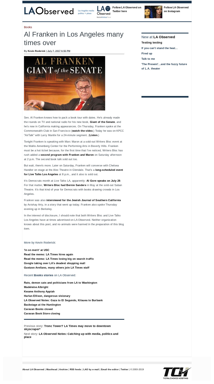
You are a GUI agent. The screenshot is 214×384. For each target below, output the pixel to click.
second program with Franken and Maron (67, 154)
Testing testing (151, 42)
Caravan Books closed (38, 309)
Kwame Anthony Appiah (39, 291)
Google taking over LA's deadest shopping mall (54, 263)
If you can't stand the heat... (159, 48)
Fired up (146, 53)
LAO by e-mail (91, 369)
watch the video (82, 130)
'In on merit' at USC (36, 250)
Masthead (51, 369)
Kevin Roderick (36, 51)
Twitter (124, 369)
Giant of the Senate (102, 122)
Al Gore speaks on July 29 (103, 180)
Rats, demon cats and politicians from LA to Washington (60, 282)
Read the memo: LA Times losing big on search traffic (59, 258)
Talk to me (148, 58)
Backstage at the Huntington (42, 304)
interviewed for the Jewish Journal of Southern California (83, 200)
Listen (93, 135)
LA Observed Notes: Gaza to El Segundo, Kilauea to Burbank (63, 300)
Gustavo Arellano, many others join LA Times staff (56, 267)
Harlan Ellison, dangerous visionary (47, 295)
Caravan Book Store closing (42, 313)
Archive (63, 369)
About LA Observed (33, 369)
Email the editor (110, 369)
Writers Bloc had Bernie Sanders (65, 185)
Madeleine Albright (36, 287)
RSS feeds (75, 369)
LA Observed (164, 37)
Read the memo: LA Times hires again (48, 254)
